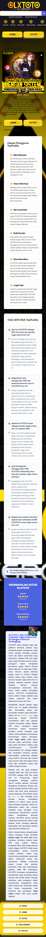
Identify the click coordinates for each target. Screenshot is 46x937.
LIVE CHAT (24, 930)
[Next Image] (42, 73)
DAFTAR (33, 34)
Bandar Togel (26, 715)
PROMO (24, 906)
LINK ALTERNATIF (24, 924)
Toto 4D (15, 796)
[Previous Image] (4, 73)
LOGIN (12, 34)
